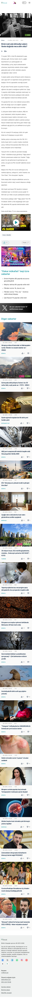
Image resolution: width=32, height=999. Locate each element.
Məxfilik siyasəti (6, 993)
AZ (24, 2)
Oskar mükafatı (6, 235)
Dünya (3, 353)
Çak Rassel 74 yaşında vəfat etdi (15, 298)
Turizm (3, 558)
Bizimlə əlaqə (5, 990)
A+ (5, 51)
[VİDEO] (16, 331)
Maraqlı (4, 520)
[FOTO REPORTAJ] (16, 535)
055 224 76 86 (6, 982)
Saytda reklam (6, 987)
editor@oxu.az (6, 979)
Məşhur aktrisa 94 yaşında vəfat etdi (16, 284)
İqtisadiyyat (5, 423)
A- (2, 51)
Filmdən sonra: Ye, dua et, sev (14, 288)
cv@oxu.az (4, 972)
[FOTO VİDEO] (16, 367)
